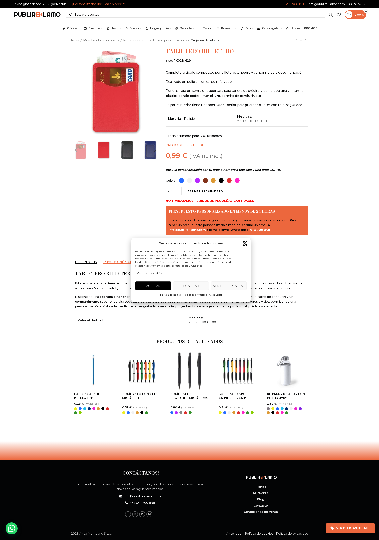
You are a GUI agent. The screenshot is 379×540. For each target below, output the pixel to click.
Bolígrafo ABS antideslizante (233, 396)
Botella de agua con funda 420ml (286, 396)
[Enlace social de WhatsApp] (149, 514)
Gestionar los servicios (149, 273)
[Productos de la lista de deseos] (339, 15)
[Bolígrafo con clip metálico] (141, 371)
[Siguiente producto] (305, 40)
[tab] (86, 262)
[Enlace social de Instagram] (135, 514)
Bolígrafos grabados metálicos (189, 396)
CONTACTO (357, 4)
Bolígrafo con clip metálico (139, 396)
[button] (245, 243)
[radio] (181, 180)
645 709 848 (294, 4)
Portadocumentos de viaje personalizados (155, 40)
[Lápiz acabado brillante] (93, 371)
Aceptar (153, 286)
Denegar (191, 286)
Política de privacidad (195, 294)
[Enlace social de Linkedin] (142, 514)
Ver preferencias (229, 286)
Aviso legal (234, 533)
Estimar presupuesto (205, 191)
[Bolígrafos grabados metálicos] (189, 371)
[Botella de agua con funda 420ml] (286, 371)
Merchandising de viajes (101, 40)
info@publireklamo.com (326, 4)
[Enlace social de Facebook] (128, 514)
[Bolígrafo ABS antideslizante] (238, 371)
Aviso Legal (215, 294)
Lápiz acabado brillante (87, 396)
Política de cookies (170, 294)
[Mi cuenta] (331, 15)
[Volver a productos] (301, 40)
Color (170, 180)
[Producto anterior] (296, 40)
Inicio (75, 40)
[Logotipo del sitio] (37, 14)
